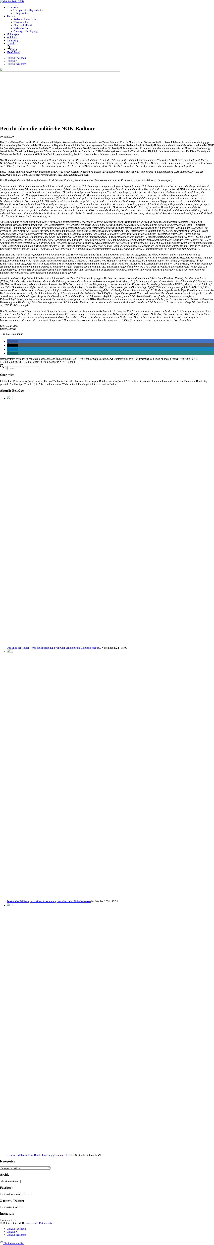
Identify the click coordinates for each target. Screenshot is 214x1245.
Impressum (31, 1223)
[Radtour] (60, 70)
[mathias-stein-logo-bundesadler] (12, 1)
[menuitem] (110, 10)
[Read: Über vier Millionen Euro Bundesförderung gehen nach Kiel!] (10, 905)
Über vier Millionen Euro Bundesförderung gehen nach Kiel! (39, 1155)
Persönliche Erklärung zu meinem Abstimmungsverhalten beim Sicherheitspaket (49, 901)
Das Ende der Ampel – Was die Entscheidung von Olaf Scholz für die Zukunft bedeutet (53, 647)
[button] (12, 341)
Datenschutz (45, 1223)
